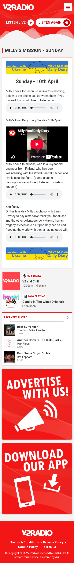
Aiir (57, 557)
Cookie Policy (28, 547)
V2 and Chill (30, 281)
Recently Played (15, 317)
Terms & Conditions (24, 542)
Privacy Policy (53, 542)
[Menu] (68, 7)
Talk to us (49, 547)
